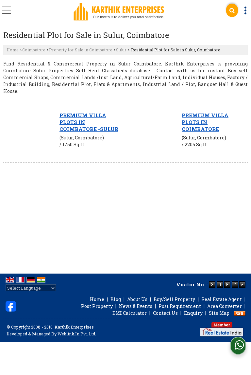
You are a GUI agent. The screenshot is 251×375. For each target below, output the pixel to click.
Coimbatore (33, 49)
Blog (115, 299)
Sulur (121, 49)
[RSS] (239, 313)
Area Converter (224, 306)
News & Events (135, 306)
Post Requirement (180, 306)
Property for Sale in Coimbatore (80, 49)
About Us (137, 299)
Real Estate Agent (221, 299)
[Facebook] (11, 305)
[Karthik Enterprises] (118, 12)
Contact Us (165, 313)
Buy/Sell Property (174, 299)
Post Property (97, 306)
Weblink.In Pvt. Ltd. (77, 333)
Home (13, 49)
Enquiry (193, 313)
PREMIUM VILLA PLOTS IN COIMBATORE (205, 122)
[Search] (232, 10)
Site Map (219, 313)
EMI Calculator (129, 313)
